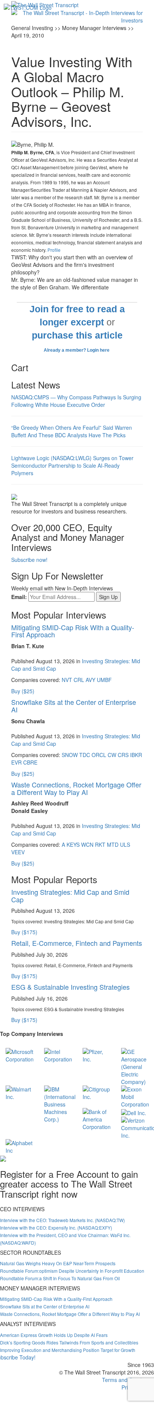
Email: (19, 597)
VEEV (18, 852)
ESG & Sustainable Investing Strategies (70, 987)
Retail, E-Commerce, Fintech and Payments (76, 943)
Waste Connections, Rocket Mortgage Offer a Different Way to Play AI (76, 788)
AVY (90, 679)
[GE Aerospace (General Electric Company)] (134, 1066)
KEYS (73, 844)
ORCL (99, 755)
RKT (100, 844)
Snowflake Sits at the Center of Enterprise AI (73, 705)
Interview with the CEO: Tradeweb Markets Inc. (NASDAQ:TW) (62, 1220)
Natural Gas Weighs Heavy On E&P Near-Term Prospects (58, 1263)
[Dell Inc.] (133, 1111)
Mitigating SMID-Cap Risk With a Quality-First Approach (72, 631)
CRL (79, 679)
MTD (112, 844)
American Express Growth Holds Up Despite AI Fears (54, 1335)
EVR (16, 762)
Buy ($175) (24, 932)
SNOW (70, 755)
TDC (84, 755)
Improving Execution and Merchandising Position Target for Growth (67, 1350)
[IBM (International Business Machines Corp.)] (60, 1103)
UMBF (104, 679)
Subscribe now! (29, 559)
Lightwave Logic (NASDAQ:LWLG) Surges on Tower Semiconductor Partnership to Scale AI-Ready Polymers (72, 465)
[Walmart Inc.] (19, 1092)
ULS (125, 844)
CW (112, 755)
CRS (123, 755)
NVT (67, 679)
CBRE (30, 762)
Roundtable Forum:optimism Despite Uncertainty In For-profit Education (72, 1271)
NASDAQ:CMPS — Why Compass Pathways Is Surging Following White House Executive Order (76, 400)
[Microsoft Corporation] (20, 1054)
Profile (54, 250)
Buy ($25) (22, 691)
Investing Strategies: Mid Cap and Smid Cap (70, 895)
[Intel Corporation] (58, 1054)
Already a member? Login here (77, 350)
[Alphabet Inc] (19, 1145)
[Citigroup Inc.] (96, 1092)
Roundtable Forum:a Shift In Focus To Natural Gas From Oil (60, 1278)
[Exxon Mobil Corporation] (135, 1096)
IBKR (136, 755)
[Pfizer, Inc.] (96, 1054)
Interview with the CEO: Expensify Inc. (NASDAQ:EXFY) (56, 1227)
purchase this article (77, 335)
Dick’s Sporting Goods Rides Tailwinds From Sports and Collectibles (69, 1342)
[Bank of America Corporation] (97, 1118)
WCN (87, 844)
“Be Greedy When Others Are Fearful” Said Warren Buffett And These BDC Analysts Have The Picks (71, 431)
